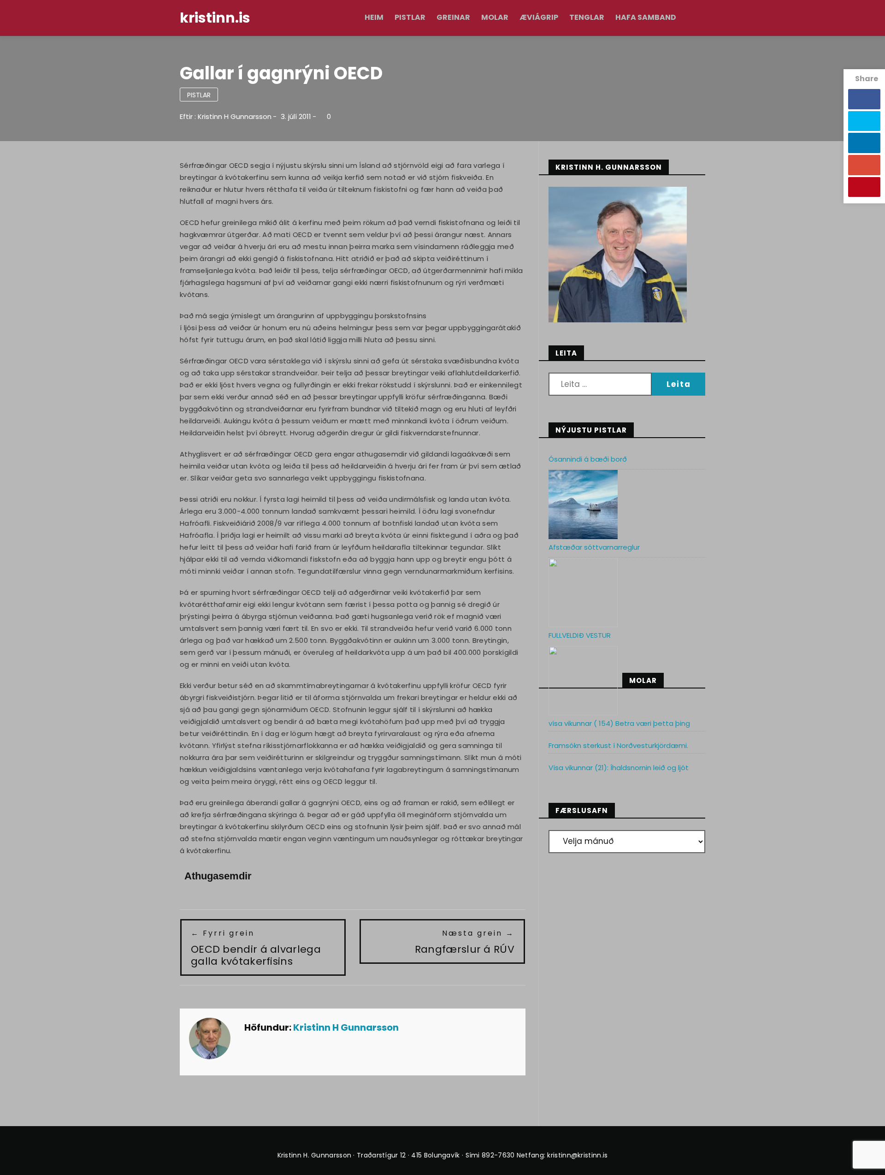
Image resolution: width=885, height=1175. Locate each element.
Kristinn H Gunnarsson (234, 116)
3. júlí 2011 (296, 116)
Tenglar (586, 17)
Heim (374, 17)
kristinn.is (215, 18)
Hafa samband (645, 17)
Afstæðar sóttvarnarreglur (594, 547)
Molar (494, 17)
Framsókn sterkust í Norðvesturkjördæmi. (618, 745)
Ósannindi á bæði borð (588, 459)
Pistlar (410, 17)
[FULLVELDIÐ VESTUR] (583, 680)
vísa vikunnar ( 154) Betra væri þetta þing (619, 723)
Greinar (453, 17)
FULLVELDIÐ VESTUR (580, 635)
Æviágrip (538, 17)
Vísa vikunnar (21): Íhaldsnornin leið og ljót (619, 767)
